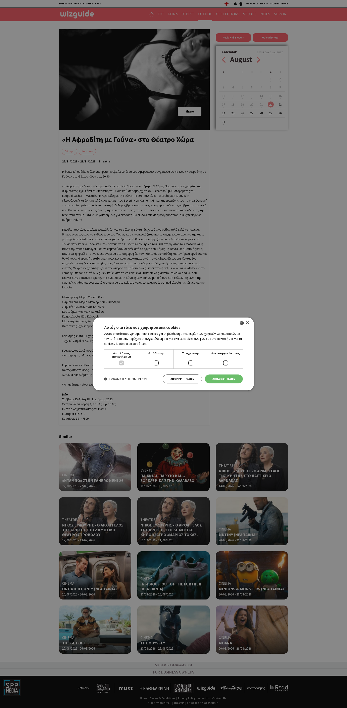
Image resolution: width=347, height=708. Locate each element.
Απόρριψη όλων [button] (182, 379)
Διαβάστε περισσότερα (131, 344)
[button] (125, 378)
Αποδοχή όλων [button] (223, 379)
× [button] (247, 322)
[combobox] (242, 323)
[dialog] (173, 353)
